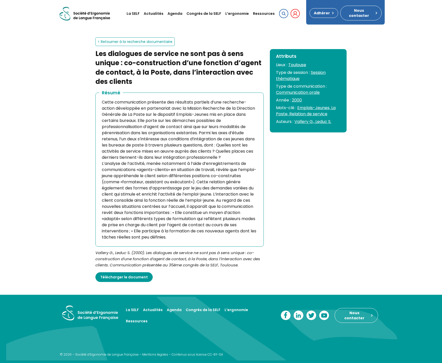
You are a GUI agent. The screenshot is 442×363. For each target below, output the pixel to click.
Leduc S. (323, 121)
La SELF (133, 13)
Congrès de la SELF (203, 13)
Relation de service (308, 114)
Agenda (175, 13)
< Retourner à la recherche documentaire (135, 41)
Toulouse (297, 65)
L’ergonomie (237, 13)
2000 (297, 100)
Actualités (153, 13)
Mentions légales (155, 354)
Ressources (264, 13)
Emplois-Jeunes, (314, 108)
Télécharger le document (124, 277)
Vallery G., (304, 121)
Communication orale (298, 92)
